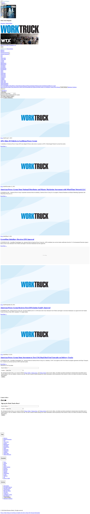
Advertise (38, 87)
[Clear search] (15, 93)
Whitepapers (38, 85)
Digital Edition (9, 23)
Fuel (2, 55)
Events (42, 85)
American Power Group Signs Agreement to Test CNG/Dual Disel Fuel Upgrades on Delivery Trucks (37, 357)
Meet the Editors (32, 87)
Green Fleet (3, 58)
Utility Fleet (3, 80)
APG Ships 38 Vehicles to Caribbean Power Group (19, 141)
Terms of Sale (16, 512)
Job (48, 85)
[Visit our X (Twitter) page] (4, 400)
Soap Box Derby (18, 87)
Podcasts (29, 85)
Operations (3, 65)
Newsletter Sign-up (10, 87)
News (10, 1)
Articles (13, 1)
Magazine (25, 85)
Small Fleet (3, 73)
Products (21, 85)
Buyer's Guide (52, 85)
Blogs (8, 85)
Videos (10, 85)
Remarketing (3, 68)
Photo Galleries (15, 85)
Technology (3, 75)
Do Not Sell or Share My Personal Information (29, 512)
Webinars (46, 85)
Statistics (33, 85)
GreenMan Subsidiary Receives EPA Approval (17, 239)
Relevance (10, 97)
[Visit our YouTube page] (5, 400)
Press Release (57, 87)
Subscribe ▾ (3, 4)
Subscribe (3, 23)
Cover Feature (6, 1)
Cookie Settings (64, 87)
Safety (2, 70)
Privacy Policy (4, 512)
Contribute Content (49, 87)
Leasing (2, 60)
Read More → (4, 146)
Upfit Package (25, 87)
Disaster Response (5, 52)
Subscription (3, 87)
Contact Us (42, 87)
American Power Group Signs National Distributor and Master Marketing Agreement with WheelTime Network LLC (43, 189)
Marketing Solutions (72, 87)
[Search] (14, 93)
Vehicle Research (4, 83)
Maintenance (3, 63)
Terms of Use (10, 512)
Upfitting (3, 78)
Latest (5, 97)
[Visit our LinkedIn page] (2, 400)
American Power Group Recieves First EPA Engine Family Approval (25, 308)
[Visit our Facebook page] (1, 400)
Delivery (2, 50)
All (1, 96)
